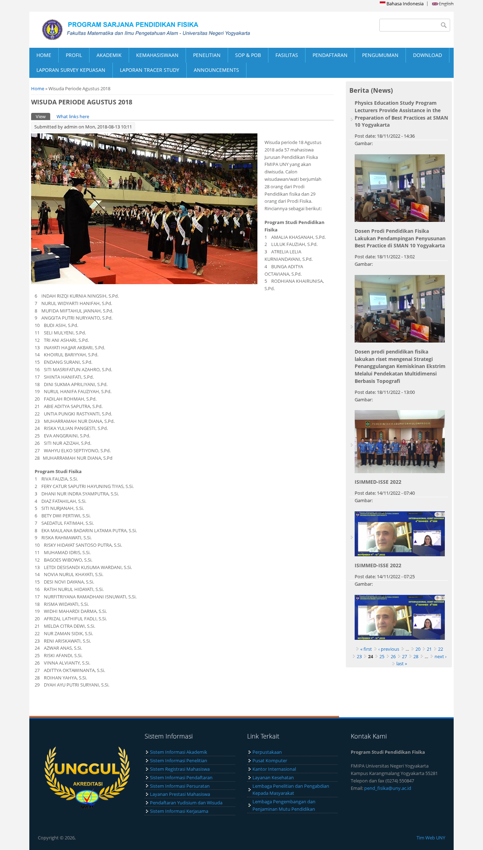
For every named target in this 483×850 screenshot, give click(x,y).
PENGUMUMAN (380, 55)
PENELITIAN (207, 55)
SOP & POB (248, 55)
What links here (73, 116)
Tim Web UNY (431, 837)
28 (415, 656)
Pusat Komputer (269, 760)
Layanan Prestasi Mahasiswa (180, 794)
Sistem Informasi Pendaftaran (181, 777)
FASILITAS (286, 55)
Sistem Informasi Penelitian (178, 760)
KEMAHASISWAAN (157, 55)
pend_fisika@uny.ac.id (387, 788)
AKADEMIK (109, 55)
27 (404, 656)
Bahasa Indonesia (404, 3)
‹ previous (388, 649)
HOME (43, 55)
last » (401, 663)
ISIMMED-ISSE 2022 (378, 481)
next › (441, 656)
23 (359, 656)
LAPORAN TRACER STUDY (149, 70)
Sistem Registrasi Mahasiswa (180, 769)
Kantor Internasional (274, 769)
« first (366, 649)
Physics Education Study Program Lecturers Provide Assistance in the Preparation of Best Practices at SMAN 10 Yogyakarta (401, 113)
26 (393, 656)
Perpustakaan (267, 752)
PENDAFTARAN (330, 55)
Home (37, 88)
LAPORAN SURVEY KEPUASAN (70, 70)
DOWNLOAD (427, 55)
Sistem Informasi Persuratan (180, 786)
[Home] (135, 29)
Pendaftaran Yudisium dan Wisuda (186, 802)
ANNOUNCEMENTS (216, 70)
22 (440, 649)
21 (429, 649)
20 (417, 649)
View (43, 116)
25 (381, 656)
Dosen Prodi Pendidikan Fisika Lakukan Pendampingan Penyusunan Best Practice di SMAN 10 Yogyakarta (400, 238)
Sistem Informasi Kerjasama (179, 811)
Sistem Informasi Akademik (178, 752)
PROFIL (74, 55)
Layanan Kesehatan (273, 777)
